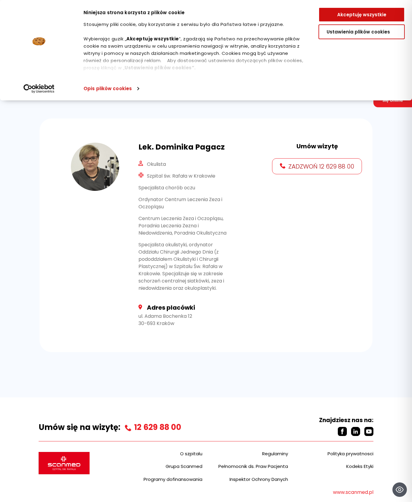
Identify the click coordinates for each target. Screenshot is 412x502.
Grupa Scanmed (184, 466)
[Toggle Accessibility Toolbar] (399, 489)
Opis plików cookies (108, 88)
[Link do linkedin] (355, 431)
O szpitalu (191, 453)
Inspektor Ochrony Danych (259, 479)
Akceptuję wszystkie (361, 14)
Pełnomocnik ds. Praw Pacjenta (253, 466)
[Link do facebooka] (342, 431)
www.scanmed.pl (353, 492)
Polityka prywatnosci (350, 453)
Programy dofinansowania (173, 479)
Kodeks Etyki (359, 466)
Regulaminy (275, 453)
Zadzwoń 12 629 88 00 (321, 166)
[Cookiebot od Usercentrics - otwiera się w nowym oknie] (39, 88)
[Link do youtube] (368, 431)
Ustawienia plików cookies (358, 32)
